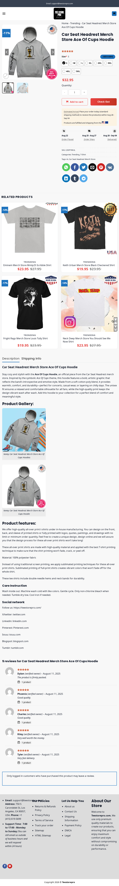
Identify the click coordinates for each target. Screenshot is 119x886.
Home (65, 23)
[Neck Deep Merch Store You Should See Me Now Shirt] (89, 304)
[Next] (52, 52)
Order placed (68, 139)
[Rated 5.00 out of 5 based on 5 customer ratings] (89, 51)
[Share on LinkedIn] (66, 178)
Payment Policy (73, 825)
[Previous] (7, 52)
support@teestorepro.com (27, 800)
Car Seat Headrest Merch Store (82, 159)
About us (70, 806)
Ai (67, 159)
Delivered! (112, 139)
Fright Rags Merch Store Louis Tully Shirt (25, 338)
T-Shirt (83, 154)
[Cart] (114, 13)
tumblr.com (17, 647)
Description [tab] (10, 358)
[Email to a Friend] (92, 167)
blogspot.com (20, 641)
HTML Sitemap (43, 835)
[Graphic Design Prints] (59, 13)
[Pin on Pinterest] (101, 167)
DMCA (68, 830)
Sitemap (39, 830)
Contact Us (71, 811)
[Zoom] (6, 76)
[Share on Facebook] (75, 167)
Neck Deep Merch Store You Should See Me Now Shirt (86, 340)
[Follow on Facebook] (4, 866)
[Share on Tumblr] (75, 178)
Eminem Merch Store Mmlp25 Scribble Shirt (27, 265)
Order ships (89, 139)
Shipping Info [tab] (31, 358)
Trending (75, 23)
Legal (68, 835)
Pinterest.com (21, 627)
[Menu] (4, 13)
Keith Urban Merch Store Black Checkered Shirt (89, 265)
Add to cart (76, 101)
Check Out (104, 101)
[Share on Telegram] (84, 178)
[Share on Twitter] (84, 167)
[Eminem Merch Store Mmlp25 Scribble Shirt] (30, 230)
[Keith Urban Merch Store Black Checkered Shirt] (89, 230)
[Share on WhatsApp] (66, 167)
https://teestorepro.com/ (27, 607)
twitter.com (19, 614)
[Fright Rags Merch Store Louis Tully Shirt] (30, 304)
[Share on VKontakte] (110, 167)
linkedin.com (20, 621)
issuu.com (14, 634)
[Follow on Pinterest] (10, 866)
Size (64, 56)
